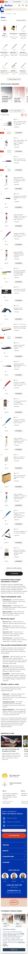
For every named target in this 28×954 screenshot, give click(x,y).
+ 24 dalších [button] (14, 573)
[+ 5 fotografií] (6, 142)
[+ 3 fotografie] (6, 347)
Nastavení (5, 945)
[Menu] (1, 5)
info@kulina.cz (14, 890)
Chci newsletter (14, 835)
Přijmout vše (14, 949)
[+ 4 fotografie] (6, 403)
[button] (14, 110)
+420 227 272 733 (14, 885)
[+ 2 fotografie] (6, 291)
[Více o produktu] (6, 161)
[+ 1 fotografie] (6, 124)
